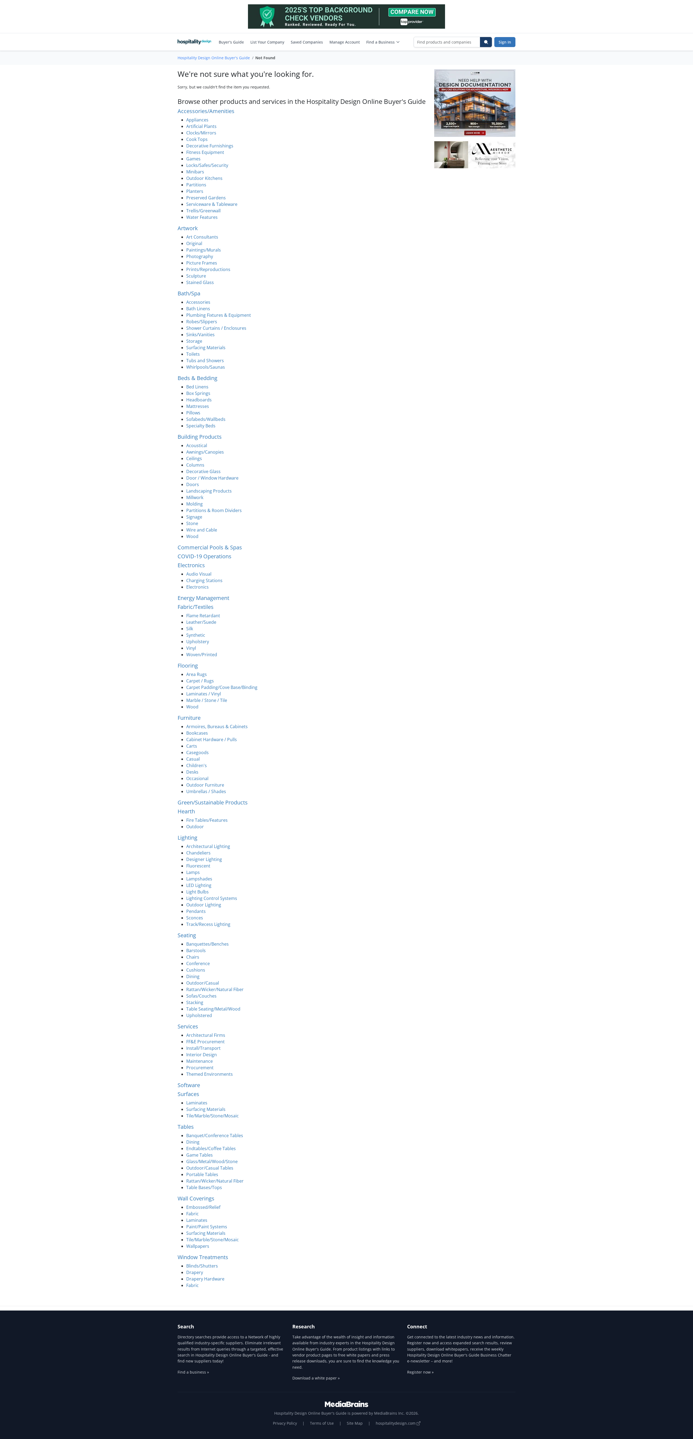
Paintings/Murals (203, 250)
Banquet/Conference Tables (214, 1135)
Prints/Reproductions (208, 269)
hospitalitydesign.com (396, 1423)
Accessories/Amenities (206, 111)
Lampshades (199, 879)
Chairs (192, 957)
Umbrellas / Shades (206, 791)
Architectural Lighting (208, 846)
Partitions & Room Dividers (214, 510)
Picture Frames (201, 263)
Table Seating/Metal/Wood (213, 1009)
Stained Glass (200, 282)
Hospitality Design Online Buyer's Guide (214, 57)
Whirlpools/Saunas (205, 367)
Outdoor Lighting (203, 905)
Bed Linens (197, 387)
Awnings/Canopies (205, 452)
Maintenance (199, 1061)
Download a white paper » (316, 1378)
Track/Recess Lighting (208, 924)
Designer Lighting (204, 859)
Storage (194, 341)
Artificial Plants (201, 126)
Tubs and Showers (205, 361)
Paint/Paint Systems (206, 1227)
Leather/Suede (201, 622)
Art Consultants (202, 237)
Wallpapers (197, 1246)
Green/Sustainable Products (213, 802)
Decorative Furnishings (209, 146)
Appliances (197, 120)
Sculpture (196, 276)
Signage (194, 517)
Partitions (196, 185)
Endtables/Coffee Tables (211, 1148)
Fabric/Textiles (196, 606)
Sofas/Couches (201, 996)
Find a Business (380, 42)
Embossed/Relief (203, 1207)
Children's (196, 765)
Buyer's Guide (231, 42)
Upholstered (199, 1015)
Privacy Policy (285, 1423)
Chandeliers (198, 853)
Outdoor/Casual (202, 983)
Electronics (191, 565)
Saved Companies (307, 42)
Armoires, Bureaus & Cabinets (217, 727)
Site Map (355, 1423)
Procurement (200, 1068)
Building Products (200, 436)
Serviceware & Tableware (211, 204)
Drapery (194, 1272)
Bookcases (197, 733)
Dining (193, 976)
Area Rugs (196, 674)
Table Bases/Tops (204, 1187)
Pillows (193, 413)
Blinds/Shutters (202, 1266)
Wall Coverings (196, 1198)
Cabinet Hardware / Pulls (211, 739)
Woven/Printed (201, 655)
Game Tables (199, 1155)
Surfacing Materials (205, 348)
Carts (191, 746)
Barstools (196, 950)
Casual (193, 759)
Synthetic (195, 635)
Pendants (196, 911)
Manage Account (344, 42)
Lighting (187, 837)
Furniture (189, 717)
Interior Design (201, 1055)
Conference (198, 963)
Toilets (193, 354)
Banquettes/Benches (207, 944)
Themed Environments (209, 1074)
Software (189, 1085)
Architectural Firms (205, 1035)
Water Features (202, 217)
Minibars (195, 172)
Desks (192, 772)
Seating (187, 935)
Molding (194, 504)
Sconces (194, 918)
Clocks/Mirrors (201, 133)
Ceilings (194, 458)
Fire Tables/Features (207, 820)
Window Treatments (203, 1257)
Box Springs (198, 393)
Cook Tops (197, 139)
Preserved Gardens (206, 198)
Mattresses (197, 406)
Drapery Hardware (205, 1279)
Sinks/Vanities (200, 335)
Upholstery (197, 642)
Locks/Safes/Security (207, 165)
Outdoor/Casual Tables (209, 1168)
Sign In (505, 42)
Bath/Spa (189, 293)
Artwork (188, 228)
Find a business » (193, 1372)
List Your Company (267, 42)
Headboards (199, 400)
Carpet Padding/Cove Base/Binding (221, 687)
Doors (192, 484)
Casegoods (197, 752)
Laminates (196, 1103)
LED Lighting (198, 885)
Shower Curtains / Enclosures (216, 328)
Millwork (194, 497)
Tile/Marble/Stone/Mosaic (212, 1116)
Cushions (195, 970)
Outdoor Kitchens (204, 178)
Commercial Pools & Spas (210, 547)
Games (193, 159)
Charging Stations (204, 580)
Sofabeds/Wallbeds (205, 419)
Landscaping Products (209, 491)
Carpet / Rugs (200, 681)
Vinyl (191, 648)
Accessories (198, 302)
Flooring (188, 665)
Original (194, 243)
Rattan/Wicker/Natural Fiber (215, 989)
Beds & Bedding (197, 378)
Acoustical (196, 445)
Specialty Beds (200, 426)
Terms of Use (322, 1423)
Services (188, 1026)
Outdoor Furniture (205, 785)
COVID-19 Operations (204, 556)
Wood (192, 536)
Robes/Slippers (201, 322)
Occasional (197, 778)
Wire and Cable (201, 530)
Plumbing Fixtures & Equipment (218, 315)
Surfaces (188, 1094)
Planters (194, 191)
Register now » (420, 1372)
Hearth (186, 811)
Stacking (194, 1002)
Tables (186, 1126)
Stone (192, 523)
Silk (189, 629)
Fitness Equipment (205, 152)
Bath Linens (198, 309)
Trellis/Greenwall (203, 211)
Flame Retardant (203, 616)
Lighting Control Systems (211, 898)
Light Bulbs (197, 892)
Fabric (192, 1214)
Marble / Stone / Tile (206, 700)
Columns (195, 465)
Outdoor (195, 827)
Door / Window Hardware (212, 478)
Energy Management (203, 598)
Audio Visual (198, 574)
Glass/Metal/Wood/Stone (212, 1161)
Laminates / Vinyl (203, 694)
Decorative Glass (203, 471)
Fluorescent (198, 866)
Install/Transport (203, 1048)
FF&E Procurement (205, 1042)
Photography (199, 256)
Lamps (193, 872)
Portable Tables (202, 1174)
